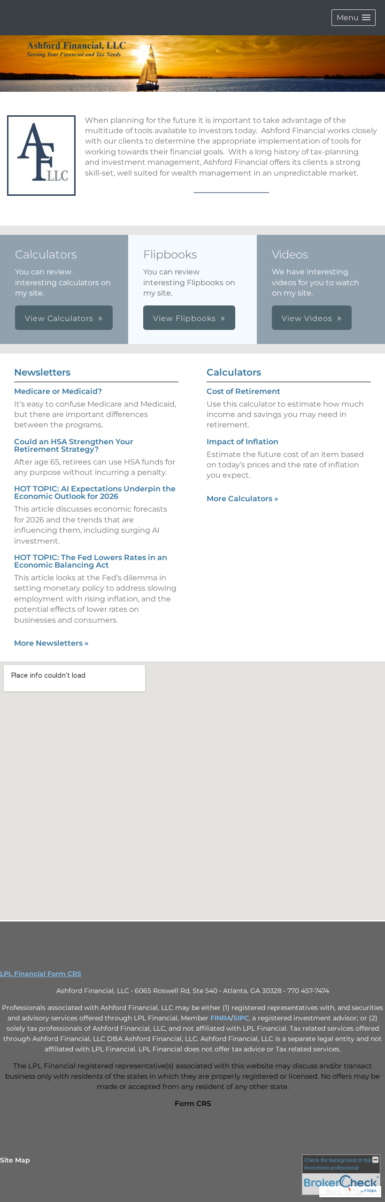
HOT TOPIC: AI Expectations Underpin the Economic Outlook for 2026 (95, 492)
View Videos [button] (307, 318)
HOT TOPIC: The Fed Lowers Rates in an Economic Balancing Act (90, 561)
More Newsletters (51, 643)
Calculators (234, 372)
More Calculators (242, 498)
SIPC (241, 1018)
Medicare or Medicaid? (58, 391)
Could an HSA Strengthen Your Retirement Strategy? (73, 445)
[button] (353, 17)
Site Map (15, 1160)
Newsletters (42, 372)
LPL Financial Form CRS (40, 974)
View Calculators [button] (59, 318)
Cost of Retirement (243, 391)
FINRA (220, 1018)
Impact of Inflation (242, 441)
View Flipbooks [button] (184, 318)
